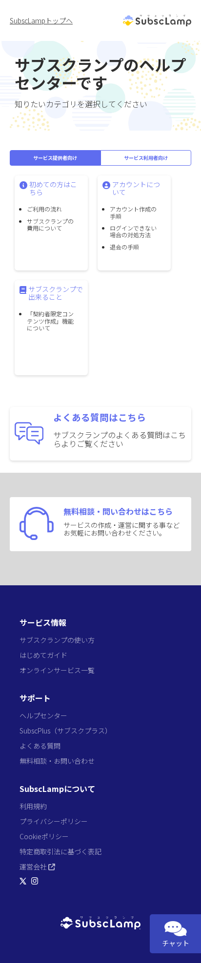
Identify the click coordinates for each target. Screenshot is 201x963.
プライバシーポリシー (54, 821)
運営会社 (34, 866)
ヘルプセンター (43, 715)
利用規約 (33, 806)
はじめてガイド (43, 655)
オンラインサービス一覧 (57, 670)
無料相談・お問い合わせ (57, 761)
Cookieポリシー (44, 836)
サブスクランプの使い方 (57, 640)
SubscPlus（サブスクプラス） (66, 730)
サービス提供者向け (55, 157)
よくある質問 (40, 746)
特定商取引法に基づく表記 (60, 851)
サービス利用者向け (146, 157)
